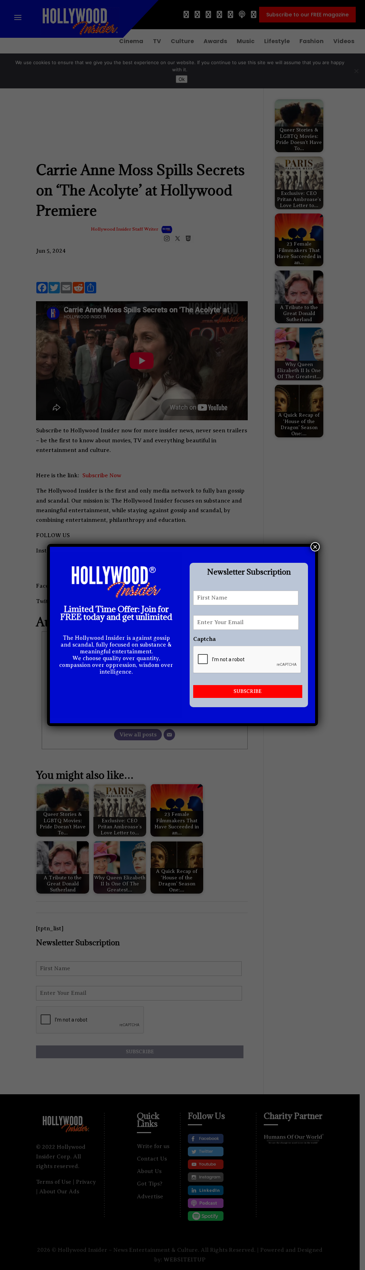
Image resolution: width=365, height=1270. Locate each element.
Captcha (204, 639)
